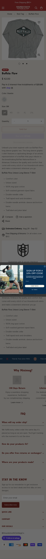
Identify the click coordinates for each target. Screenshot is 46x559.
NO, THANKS (34, 289)
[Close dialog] (45, 266)
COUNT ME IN (34, 285)
